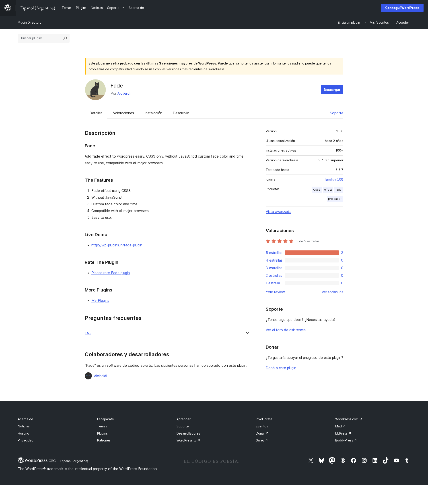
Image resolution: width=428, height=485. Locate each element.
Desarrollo (181, 113)
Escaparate (105, 419)
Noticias (24, 426)
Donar (262, 433)
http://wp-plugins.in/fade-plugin (116, 245)
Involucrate (264, 419)
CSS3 (317, 189)
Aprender (184, 419)
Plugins (102, 433)
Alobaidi (123, 93)
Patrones (104, 440)
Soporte (336, 113)
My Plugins (100, 300)
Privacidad (25, 440)
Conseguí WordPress (402, 8)
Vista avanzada (278, 211)
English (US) (334, 179)
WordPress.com (348, 419)
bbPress (343, 433)
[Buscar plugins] (65, 38)
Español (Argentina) (74, 461)
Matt (340, 426)
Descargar (332, 90)
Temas (102, 426)
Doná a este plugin (281, 368)
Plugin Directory (29, 22)
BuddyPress (346, 440)
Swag (262, 440)
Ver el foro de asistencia (286, 330)
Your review (275, 292)
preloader (335, 198)
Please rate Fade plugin (110, 273)
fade (338, 189)
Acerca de (25, 419)
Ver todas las (332, 292)
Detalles (96, 113)
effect (328, 189)
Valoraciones (123, 113)
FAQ (88, 333)
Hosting (23, 433)
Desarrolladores (188, 433)
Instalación (153, 113)
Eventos (262, 426)
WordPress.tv (188, 440)
